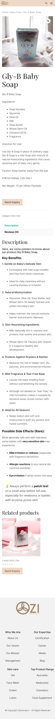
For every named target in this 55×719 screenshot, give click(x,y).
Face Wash (13, 682)
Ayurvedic (42, 675)
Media (42, 653)
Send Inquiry (12, 202)
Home (5, 12)
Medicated (42, 682)
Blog (42, 660)
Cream (13, 690)
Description (11, 225)
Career (42, 645)
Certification (42, 638)
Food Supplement (42, 697)
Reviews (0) (12, 232)
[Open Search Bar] (46, 3)
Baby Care (15, 12)
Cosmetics (42, 690)
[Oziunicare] (4, 3)
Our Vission (13, 645)
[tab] (27, 225)
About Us (13, 638)
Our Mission (12, 653)
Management (12, 660)
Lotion (12, 697)
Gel (13, 675)
